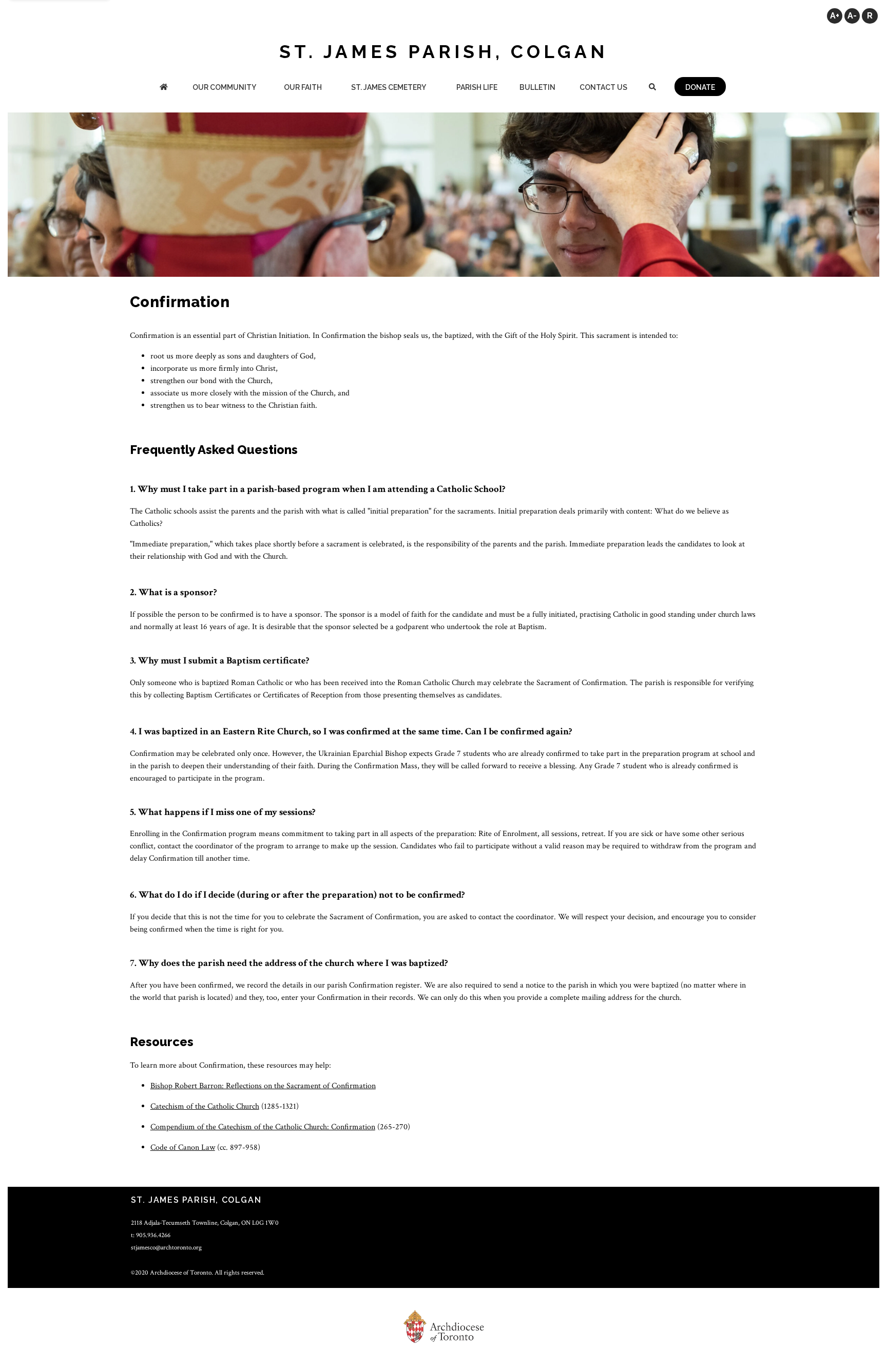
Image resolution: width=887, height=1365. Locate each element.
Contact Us (603, 87)
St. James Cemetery (388, 87)
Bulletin (537, 87)
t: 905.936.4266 (150, 1235)
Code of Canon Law (182, 1147)
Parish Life (476, 87)
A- (852, 16)
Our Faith (303, 87)
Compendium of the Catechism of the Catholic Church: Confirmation (262, 1127)
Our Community (224, 87)
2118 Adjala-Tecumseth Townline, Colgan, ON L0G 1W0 (205, 1223)
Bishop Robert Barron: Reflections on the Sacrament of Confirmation (263, 1085)
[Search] (652, 88)
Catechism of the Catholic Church (204, 1106)
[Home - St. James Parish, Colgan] (164, 88)
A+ (834, 16)
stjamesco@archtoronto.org (166, 1247)
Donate (700, 87)
